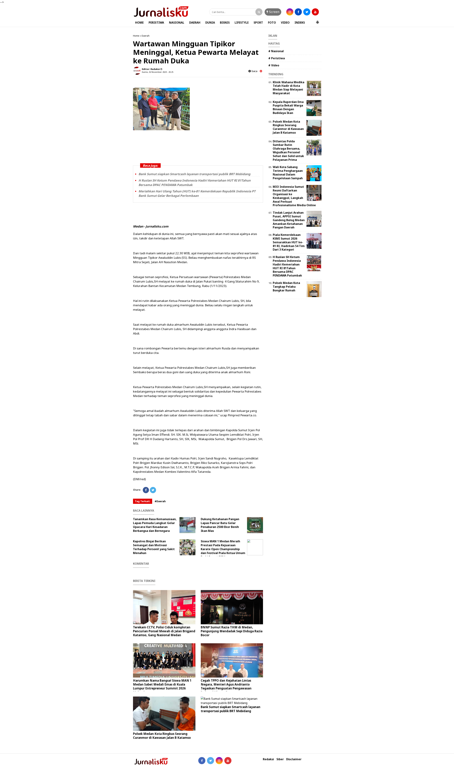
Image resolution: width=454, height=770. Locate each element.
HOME (139, 22)
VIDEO (285, 22)
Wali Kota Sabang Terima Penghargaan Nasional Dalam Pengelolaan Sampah (288, 172)
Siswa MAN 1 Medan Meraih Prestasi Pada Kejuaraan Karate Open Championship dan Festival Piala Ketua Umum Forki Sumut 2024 (223, 549)
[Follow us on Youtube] (227, 760)
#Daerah (160, 501)
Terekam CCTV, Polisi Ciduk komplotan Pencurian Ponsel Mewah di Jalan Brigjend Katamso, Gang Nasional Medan (164, 631)
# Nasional (276, 51)
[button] (317, 21)
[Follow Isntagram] (219, 760)
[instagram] (289, 11)
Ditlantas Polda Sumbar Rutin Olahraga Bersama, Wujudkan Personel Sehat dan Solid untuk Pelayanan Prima (288, 150)
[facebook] (298, 11)
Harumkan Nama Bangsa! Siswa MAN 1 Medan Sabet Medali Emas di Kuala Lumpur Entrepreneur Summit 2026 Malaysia (162, 686)
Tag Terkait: (142, 501)
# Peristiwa (276, 58)
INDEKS (300, 22)
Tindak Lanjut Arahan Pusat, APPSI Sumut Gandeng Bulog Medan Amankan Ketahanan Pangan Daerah (289, 220)
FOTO (272, 22)
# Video (273, 65)
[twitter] (306, 11)
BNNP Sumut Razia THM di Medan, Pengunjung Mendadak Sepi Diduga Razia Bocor (231, 631)
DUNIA (210, 22)
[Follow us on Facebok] (201, 760)
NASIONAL (176, 22)
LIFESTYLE (242, 22)
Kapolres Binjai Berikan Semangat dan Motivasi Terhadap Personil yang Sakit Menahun (154, 547)
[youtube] (315, 11)
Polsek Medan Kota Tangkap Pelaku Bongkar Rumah (286, 286)
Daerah (146, 35)
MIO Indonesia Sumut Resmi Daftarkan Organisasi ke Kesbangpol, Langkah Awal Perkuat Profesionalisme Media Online (294, 196)
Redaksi (268, 759)
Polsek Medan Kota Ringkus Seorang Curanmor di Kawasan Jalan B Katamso (162, 736)
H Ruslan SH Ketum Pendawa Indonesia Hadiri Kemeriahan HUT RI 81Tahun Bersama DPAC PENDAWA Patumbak (287, 266)
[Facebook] (146, 490)
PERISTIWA (156, 22)
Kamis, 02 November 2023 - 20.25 (157, 72)
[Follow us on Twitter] (210, 760)
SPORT (258, 22)
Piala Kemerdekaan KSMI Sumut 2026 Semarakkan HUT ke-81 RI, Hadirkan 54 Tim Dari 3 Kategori (289, 242)
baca (254, 71)
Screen (273, 12)
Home (136, 35)
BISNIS (225, 22)
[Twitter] (153, 490)
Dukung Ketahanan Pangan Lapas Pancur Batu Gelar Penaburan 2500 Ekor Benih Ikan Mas (220, 525)
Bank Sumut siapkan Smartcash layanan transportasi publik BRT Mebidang (194, 174)
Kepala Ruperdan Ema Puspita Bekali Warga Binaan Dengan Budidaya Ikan (288, 107)
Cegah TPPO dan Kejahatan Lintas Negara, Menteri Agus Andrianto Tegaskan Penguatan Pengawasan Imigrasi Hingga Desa (226, 686)
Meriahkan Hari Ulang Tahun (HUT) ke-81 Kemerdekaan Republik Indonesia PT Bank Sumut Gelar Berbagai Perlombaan (197, 193)
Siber (280, 759)
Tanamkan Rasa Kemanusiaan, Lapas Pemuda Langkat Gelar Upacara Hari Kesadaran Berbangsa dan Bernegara (155, 525)
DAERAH (194, 22)
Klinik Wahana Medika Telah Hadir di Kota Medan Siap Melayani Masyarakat (288, 87)
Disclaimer (293, 759)
